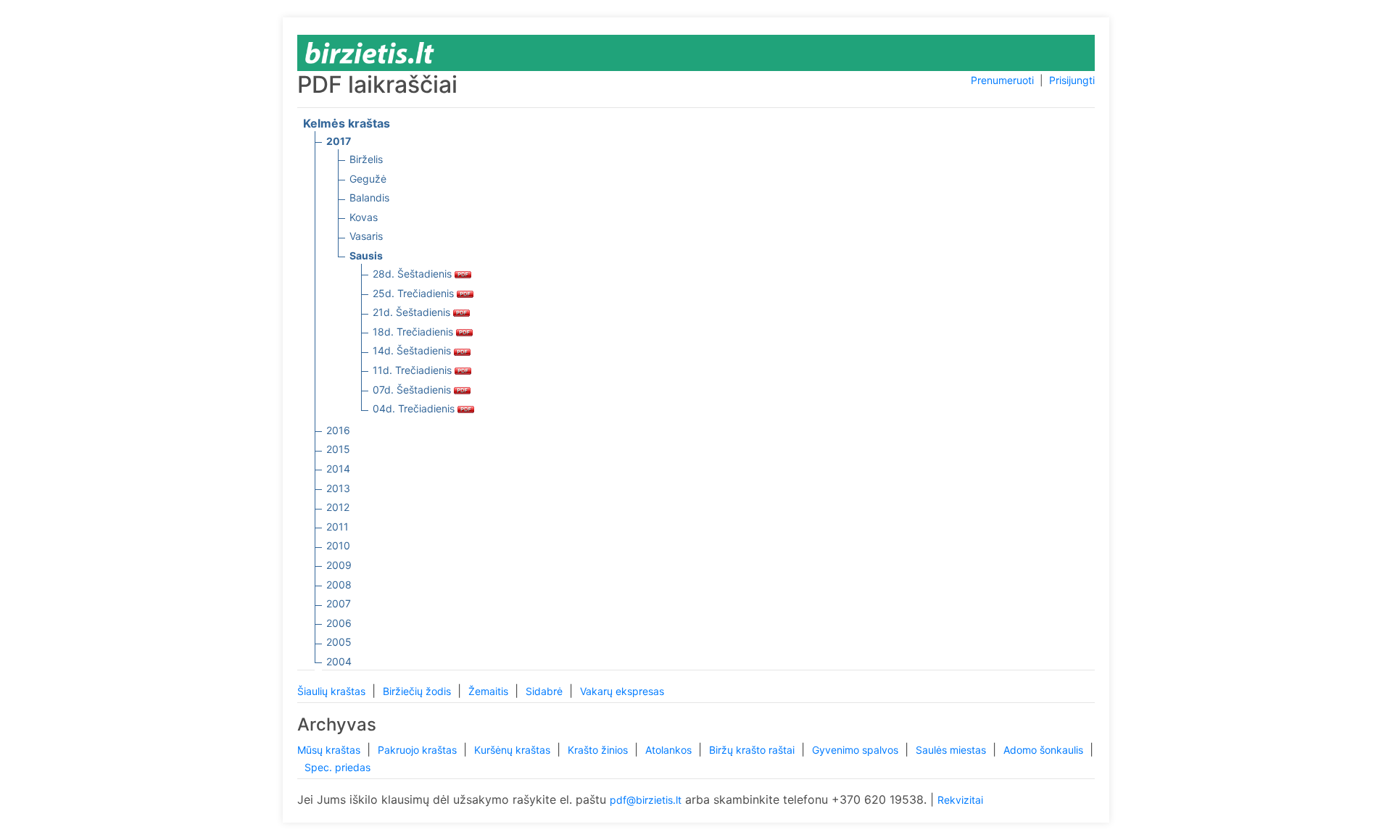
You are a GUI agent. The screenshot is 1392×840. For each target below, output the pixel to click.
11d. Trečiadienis (414, 370)
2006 (339, 623)
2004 (339, 661)
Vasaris (366, 236)
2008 (339, 584)
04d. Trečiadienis (415, 408)
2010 (338, 545)
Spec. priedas (337, 767)
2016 (338, 430)
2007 (338, 603)
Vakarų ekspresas (622, 691)
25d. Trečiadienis (415, 293)
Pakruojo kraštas (419, 750)
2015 (338, 449)
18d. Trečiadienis (414, 331)
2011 (337, 526)
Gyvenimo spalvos (856, 750)
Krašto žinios (599, 750)
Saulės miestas (952, 750)
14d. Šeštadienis (413, 350)
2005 (339, 642)
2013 (338, 488)
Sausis (366, 255)
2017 (338, 141)
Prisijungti (1072, 80)
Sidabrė (546, 691)
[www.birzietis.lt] (369, 52)
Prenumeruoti (1002, 80)
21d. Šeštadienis (413, 312)
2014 (338, 468)
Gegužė (367, 178)
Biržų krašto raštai (753, 750)
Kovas (363, 217)
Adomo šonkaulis (1044, 750)
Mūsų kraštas (330, 750)
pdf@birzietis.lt (646, 800)
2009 (339, 565)
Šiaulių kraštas (332, 691)
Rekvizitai (960, 800)
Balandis (369, 197)
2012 (337, 507)
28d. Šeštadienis (414, 273)
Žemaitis (489, 691)
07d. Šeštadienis (413, 389)
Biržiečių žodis (418, 691)
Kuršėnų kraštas (513, 750)
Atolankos (670, 750)
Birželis (366, 159)
